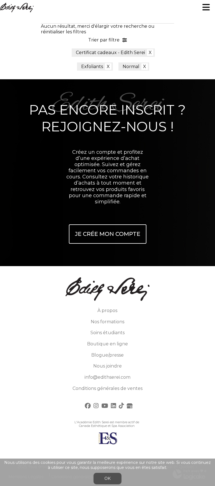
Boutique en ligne (107, 344)
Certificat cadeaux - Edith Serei (110, 52)
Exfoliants (92, 66)
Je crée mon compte (107, 234)
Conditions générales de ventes (107, 388)
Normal (131, 66)
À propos (107, 310)
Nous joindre (107, 366)
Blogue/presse (107, 355)
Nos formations (107, 321)
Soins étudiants (107, 332)
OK (107, 478)
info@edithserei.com (107, 377)
